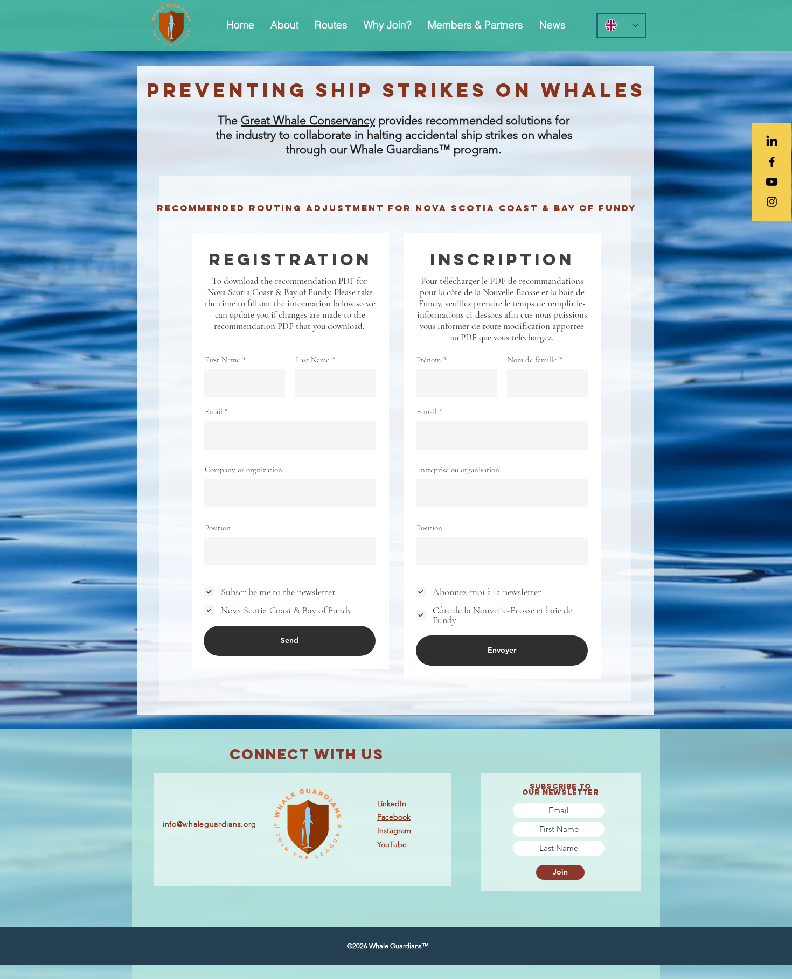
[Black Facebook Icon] (772, 162)
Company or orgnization (243, 470)
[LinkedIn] (772, 142)
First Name (222, 360)
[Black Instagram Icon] (772, 201)
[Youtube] (772, 181)
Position (218, 528)
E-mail (426, 412)
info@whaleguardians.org (209, 824)
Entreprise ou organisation (457, 470)
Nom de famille (532, 360)
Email (214, 412)
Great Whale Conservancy (308, 120)
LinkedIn (391, 803)
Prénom (428, 360)
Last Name (312, 360)
